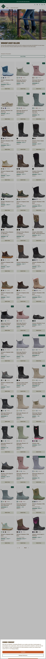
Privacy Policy (15, 648)
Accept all (23, 652)
